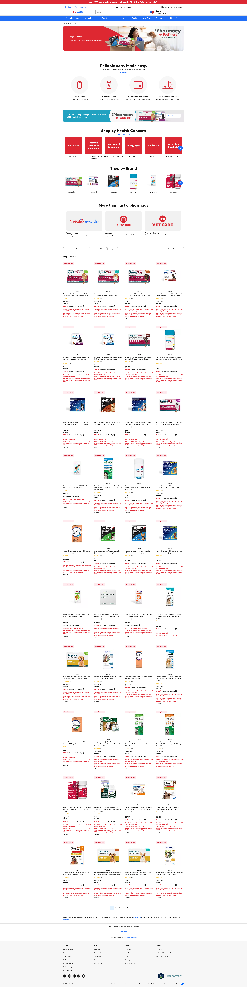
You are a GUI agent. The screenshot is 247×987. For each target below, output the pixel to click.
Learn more (123, 72)
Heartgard (113, 192)
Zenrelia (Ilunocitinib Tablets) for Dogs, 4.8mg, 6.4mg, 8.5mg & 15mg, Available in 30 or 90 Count (107, 809)
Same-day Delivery (162, 956)
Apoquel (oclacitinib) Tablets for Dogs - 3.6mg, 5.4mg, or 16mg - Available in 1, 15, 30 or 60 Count (139, 487)
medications (137, 917)
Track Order (98, 956)
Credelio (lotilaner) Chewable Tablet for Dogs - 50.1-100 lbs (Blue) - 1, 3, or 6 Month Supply (168, 678)
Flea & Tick (73, 156)
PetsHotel (128, 953)
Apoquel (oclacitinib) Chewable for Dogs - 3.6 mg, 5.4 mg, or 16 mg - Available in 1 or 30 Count (169, 359)
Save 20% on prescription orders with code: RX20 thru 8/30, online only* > (123, 2)
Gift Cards (66, 960)
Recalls (113, 984)
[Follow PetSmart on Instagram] (69, 976)
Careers (65, 953)
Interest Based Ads (140, 984)
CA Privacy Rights (163, 984)
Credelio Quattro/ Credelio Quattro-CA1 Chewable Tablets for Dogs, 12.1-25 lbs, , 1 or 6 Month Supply (169, 744)
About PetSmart (68, 949)
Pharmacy (67, 23)
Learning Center (68, 963)
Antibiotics (153, 156)
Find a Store (159, 949)
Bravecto (153, 192)
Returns (96, 960)
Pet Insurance (129, 967)
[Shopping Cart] (180, 13)
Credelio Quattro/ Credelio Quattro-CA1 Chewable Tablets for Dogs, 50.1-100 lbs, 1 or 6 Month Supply (108, 487)
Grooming (128, 949)
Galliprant (173, 192)
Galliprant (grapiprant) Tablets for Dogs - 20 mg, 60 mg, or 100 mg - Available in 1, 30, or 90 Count (77, 809)
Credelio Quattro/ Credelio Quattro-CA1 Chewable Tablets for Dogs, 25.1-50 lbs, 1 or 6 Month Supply (138, 744)
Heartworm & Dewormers (113, 156)
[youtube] (83, 976)
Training (127, 960)
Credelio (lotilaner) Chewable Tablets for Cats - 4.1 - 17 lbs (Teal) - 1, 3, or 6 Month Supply (168, 616)
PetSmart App (67, 967)
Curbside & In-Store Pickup (164, 953)
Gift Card (68, 7)
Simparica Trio (73, 192)
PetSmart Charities (69, 970)
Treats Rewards (68, 956)
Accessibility (98, 963)
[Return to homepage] (78, 12)
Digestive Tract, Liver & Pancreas (93, 157)
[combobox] (119, 12)
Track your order (80, 7)
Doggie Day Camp (131, 956)
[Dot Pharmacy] (175, 976)
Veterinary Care (130, 963)
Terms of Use (120, 984)
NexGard (93, 192)
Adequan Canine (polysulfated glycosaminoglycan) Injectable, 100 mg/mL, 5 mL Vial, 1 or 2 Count (108, 744)
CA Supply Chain (151, 984)
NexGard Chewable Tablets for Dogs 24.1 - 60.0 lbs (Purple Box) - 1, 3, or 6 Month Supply (76, 359)
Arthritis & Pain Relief (173, 156)
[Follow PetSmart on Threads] (74, 976)
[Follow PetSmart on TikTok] (78, 976)
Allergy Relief (133, 156)
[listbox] (123, 148)
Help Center (98, 949)
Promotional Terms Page (130, 937)
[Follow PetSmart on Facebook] (64, 976)
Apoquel (133, 192)
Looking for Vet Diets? (123, 134)
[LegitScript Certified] (161, 976)
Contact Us (97, 953)
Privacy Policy (129, 984)
